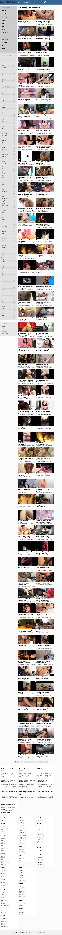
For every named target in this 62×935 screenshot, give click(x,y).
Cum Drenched (22, 839)
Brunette (46, 305)
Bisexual (4, 13)
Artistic (8, 72)
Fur (37, 844)
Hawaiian (8, 219)
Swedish (20, 879)
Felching (8, 173)
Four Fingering (8, 191)
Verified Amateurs (42, 414)
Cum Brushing (21, 837)
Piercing (8, 306)
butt (32, 225)
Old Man (8, 296)
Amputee (8, 63)
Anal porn (3, 329)
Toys (33, 149)
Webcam (52, 289)
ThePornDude (4, 331)
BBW (25, 55)
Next (45, 762)
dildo (31, 118)
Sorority (20, 870)
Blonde (40, 164)
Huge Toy (39, 864)
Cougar (3, 20)
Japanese (8, 254)
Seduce (2, 921)
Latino (28, 258)
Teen (50, 24)
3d (34, 40)
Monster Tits (8, 289)
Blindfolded (3, 847)
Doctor (20, 851)
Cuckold (30, 711)
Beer (2, 842)
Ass (8, 74)
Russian (2, 912)
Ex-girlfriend (8, 163)
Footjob (8, 189)
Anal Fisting (3, 826)
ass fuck (33, 22)
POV (34, 133)
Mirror (8, 285)
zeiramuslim (30, 336)
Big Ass (40, 257)
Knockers (8, 261)
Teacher (20, 888)
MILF (30, 22)
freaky (47, 319)
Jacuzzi (8, 252)
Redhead (49, 664)
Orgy (40, 428)
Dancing (8, 138)
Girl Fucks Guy (8, 198)
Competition (21, 830)
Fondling (39, 838)
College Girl (8, 121)
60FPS (33, 211)
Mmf (8, 287)
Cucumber (8, 130)
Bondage (4, 10)
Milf (8, 280)
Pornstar (25, 196)
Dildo (20, 849)
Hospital (38, 859)
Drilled (8, 159)
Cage (2, 856)
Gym (8, 208)
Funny (38, 843)
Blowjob (44, 24)
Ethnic (20, 860)
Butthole (8, 105)
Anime (2, 829)
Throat (20, 889)
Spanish (20, 872)
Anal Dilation (8, 67)
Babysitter (8, 77)
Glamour (39, 850)
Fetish (50, 164)
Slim (2, 925)
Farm (38, 828)
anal (49, 414)
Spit (20, 874)
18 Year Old (8, 58)
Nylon (2, 887)
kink (47, 241)
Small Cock (3, 926)
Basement (3, 840)
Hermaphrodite (8, 226)
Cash (2, 858)
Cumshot (47, 24)
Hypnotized (8, 245)
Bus (8, 102)
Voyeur (50, 726)
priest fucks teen (29, 289)
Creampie (8, 128)
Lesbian (8, 266)
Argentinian (8, 70)
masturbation (52, 414)
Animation (3, 828)
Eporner (19, 22)
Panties (2, 903)
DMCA (30, 933)
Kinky (2, 870)
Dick (8, 145)
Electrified (8, 161)
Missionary (4, 17)
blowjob (30, 679)
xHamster (19, 71)
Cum (20, 840)
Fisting (8, 177)
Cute (20, 844)
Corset (8, 123)
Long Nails (3, 879)
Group (51, 336)
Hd (8, 222)
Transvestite (21, 898)
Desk (8, 142)
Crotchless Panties (22, 835)
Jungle (8, 259)
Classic (8, 112)
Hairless (8, 212)
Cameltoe (8, 107)
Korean (3, 51)
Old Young (3, 893)
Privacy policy (39, 933)
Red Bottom (4, 42)
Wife (29, 305)
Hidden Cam (8, 229)
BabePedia (4, 326)
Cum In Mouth (5, 39)
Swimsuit (21, 880)
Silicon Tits (3, 923)
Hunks (32, 414)
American (30, 726)
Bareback (22, 258)
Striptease (53, 118)
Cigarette (21, 820)
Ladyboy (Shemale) (24, 71)
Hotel (38, 861)
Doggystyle (8, 147)
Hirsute (8, 233)
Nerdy (2, 885)
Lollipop (8, 271)
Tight (20, 894)
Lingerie (4, 48)
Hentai (8, 224)
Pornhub (37, 24)
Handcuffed (39, 858)
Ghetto (8, 196)
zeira (27, 336)
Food (8, 187)
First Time (39, 834)
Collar (8, 119)
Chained (2, 861)
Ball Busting (8, 79)
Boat (8, 95)
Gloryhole (8, 203)
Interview (8, 250)
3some (2, 820)
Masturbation (45, 40)
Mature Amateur (8, 278)
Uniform (27, 133)
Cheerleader (3, 863)
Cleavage (21, 824)
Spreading (21, 875)
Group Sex (39, 852)
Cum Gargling (8, 135)
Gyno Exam (8, 210)
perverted (29, 196)
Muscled (8, 292)
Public (49, 55)
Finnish (8, 175)
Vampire (20, 903)
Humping (8, 243)
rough (52, 24)
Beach (3, 26)
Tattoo (20, 886)
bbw (45, 319)
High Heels (8, 231)
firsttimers (53, 180)
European (39, 820)
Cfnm (2, 859)
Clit (8, 114)
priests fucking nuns (35, 289)
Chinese (2, 864)
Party (8, 301)
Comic (20, 829)
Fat (37, 829)
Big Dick (40, 24)
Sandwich (3, 920)
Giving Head (8, 201)
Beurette (8, 91)
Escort (20, 858)
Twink (26, 258)
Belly (8, 88)
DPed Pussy (8, 156)
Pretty (8, 315)
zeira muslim (35, 336)
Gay (8, 194)
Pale (1, 902)
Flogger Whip (8, 184)
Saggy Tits (3, 918)
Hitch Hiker (8, 236)
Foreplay (39, 841)
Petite (8, 303)
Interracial (8, 247)
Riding (2, 911)
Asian (44, 86)
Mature (27, 86)
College (34, 445)
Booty (2, 850)
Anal (25, 22)
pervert (34, 679)
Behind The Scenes (8, 86)
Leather (2, 878)
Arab (25, 336)
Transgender (51, 40)
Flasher (8, 180)
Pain (8, 299)
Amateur (22, 22)
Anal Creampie (8, 65)
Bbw (8, 84)
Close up (8, 116)
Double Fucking (5, 32)
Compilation (29, 211)
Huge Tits (39, 863)
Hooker (8, 240)
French (34, 320)
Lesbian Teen (8, 268)
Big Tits (40, 570)
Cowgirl (8, 126)
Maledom (8, 275)
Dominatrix (8, 152)
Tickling (20, 891)
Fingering (45, 726)
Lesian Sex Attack (5, 333)
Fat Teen (39, 831)
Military (8, 282)
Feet (29, 569)
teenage (34, 196)
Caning (8, 109)
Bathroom (8, 81)
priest (24, 289)
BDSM (34, 86)
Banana (2, 839)
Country (20, 834)
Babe (43, 196)
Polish (8, 310)
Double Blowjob (8, 154)
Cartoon (3, 45)
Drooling (20, 853)
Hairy (8, 215)
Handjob (8, 217)
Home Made (8, 238)
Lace (8, 264)
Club (20, 825)
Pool (3, 23)
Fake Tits (38, 826)
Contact (44, 933)
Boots (8, 98)
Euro (25, 367)
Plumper (8, 308)
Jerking (8, 257)
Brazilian (49, 508)
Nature (8, 294)
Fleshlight (8, 182)
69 (8, 60)
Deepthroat (8, 140)
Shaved (3, 29)
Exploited (8, 166)
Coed (20, 827)
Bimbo (2, 845)
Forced (38, 839)
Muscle (25, 694)
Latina (52, 383)
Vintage (50, 118)
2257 (34, 933)
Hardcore (26, 40)
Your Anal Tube (9, 2)
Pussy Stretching (4, 905)
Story (20, 877)
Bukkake (8, 100)
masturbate (30, 225)
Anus (2, 831)
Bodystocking (3, 848)
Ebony (47, 55)
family (32, 196)
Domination (8, 149)
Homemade (23, 86)
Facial (8, 168)
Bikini (2, 844)
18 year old (34, 383)
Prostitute (8, 317)
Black (22, 757)
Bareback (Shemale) (43, 711)
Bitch (8, 93)
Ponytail (8, 313)
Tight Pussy (21, 896)
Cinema (20, 822)
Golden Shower (8, 205)
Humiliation (34, 726)
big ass (47, 414)
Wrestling (21, 914)
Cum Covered (8, 133)
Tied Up (20, 893)
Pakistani (2, 900)
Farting (8, 170)
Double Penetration (42, 523)
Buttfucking (4, 36)
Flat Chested (39, 836)
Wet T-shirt (21, 912)
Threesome (41, 86)
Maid (8, 273)
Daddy (22, 694)
